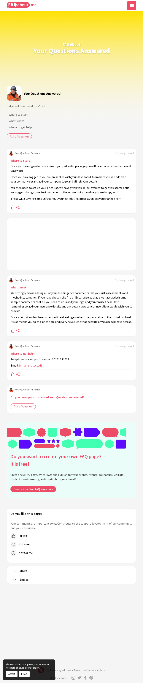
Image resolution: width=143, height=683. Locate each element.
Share (23, 570)
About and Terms (58, 678)
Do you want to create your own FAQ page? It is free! (55, 460)
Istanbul (95, 670)
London (86, 670)
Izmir (102, 670)
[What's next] (13, 330)
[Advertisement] (71, 244)
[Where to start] (13, 207)
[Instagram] (73, 678)
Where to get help (20, 127)
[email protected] (30, 365)
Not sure (24, 544)
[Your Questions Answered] (14, 93)
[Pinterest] (91, 678)
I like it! (23, 535)
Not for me (25, 553)
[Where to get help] (13, 374)
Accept (11, 673)
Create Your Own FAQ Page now (33, 489)
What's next (16, 121)
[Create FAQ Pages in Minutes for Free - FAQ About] (21, 5)
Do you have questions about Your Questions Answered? (47, 397)
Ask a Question (19, 136)
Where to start (18, 114)
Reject (24, 673)
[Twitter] (79, 678)
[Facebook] (85, 678)
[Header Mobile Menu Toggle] (131, 5)
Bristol (77, 670)
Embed (24, 579)
